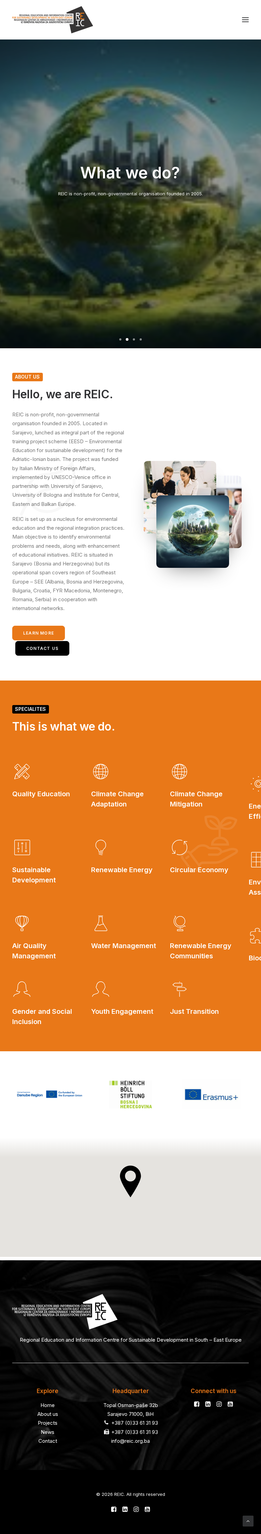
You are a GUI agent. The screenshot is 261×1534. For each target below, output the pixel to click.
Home (47, 1405)
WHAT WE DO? (130, 217)
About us (47, 1414)
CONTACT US (42, 648)
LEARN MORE (38, 633)
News (47, 1432)
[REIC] (52, 19)
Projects (47, 1423)
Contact (47, 1441)
